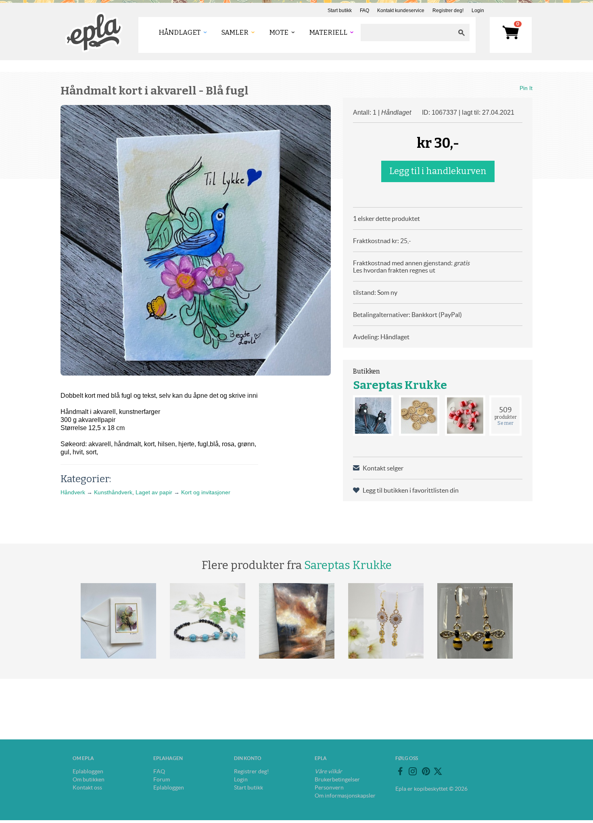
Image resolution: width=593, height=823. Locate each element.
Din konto (247, 758)
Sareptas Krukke (400, 385)
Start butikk (340, 10)
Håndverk (73, 492)
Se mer (505, 423)
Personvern (329, 787)
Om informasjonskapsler (345, 795)
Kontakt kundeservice (400, 10)
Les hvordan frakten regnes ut (394, 270)
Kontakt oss (87, 787)
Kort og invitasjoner (205, 492)
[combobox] (407, 32)
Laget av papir (154, 492)
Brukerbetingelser (337, 779)
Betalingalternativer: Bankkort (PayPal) (407, 314)
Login (478, 10)
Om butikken (88, 779)
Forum (161, 779)
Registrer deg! (448, 10)
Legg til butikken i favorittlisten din (411, 490)
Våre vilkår (328, 771)
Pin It (526, 88)
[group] (196, 240)
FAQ (364, 10)
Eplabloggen (88, 771)
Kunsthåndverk (113, 492)
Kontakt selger (383, 468)
